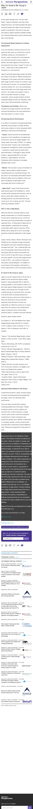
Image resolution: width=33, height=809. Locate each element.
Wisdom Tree (7, 517)
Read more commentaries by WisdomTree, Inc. (14, 527)
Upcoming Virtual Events (11, 561)
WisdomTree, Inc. (19, 10)
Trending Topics (7, 557)
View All (17, 557)
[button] (2, 14)
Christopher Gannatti (8, 10)
